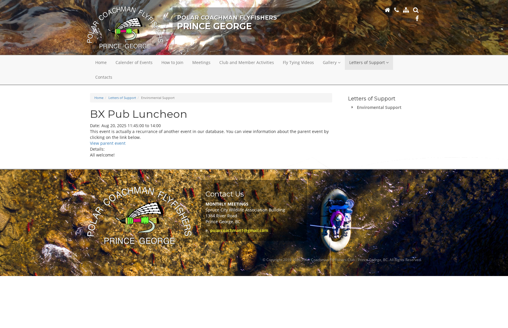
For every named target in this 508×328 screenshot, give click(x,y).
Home (101, 62)
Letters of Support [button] (367, 62)
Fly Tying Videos (298, 62)
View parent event (108, 143)
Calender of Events (134, 62)
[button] (416, 10)
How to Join (172, 62)
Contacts (103, 77)
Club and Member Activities (246, 62)
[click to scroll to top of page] (500, 320)
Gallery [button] (330, 62)
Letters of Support (122, 97)
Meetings (201, 62)
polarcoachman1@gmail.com (239, 230)
